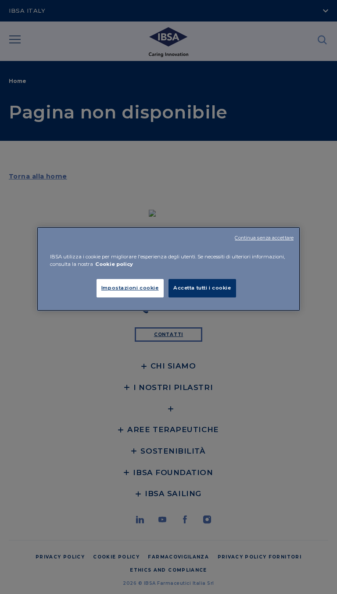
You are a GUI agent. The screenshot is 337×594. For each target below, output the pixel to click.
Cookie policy (114, 264)
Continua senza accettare (264, 238)
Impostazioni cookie (130, 288)
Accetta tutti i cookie (202, 288)
